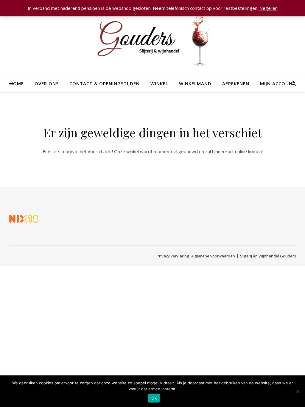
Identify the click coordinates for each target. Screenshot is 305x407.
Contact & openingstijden (104, 83)
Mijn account (278, 83)
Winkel (159, 83)
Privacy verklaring (173, 256)
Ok (154, 398)
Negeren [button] (268, 8)
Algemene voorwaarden (213, 256)
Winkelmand (195, 83)
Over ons (47, 83)
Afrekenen (235, 83)
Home (17, 83)
